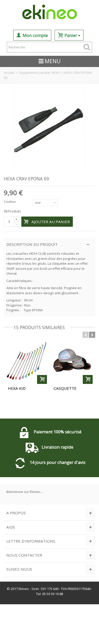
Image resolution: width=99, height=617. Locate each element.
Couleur (10, 201)
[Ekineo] (49, 12)
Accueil (9, 72)
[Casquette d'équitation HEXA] (72, 361)
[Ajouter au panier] (42, 379)
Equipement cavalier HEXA (39, 72)
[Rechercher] (86, 47)
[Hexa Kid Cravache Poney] (26, 361)
